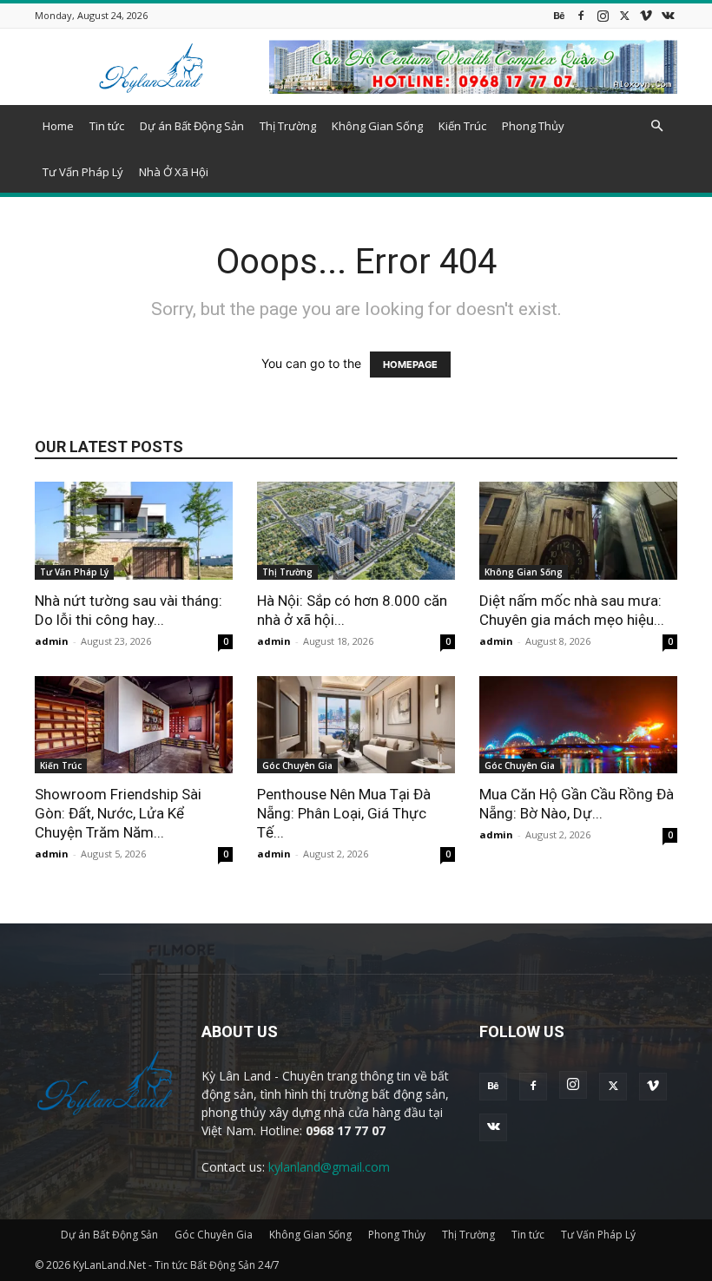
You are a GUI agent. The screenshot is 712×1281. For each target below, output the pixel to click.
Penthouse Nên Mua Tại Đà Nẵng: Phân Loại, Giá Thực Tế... (344, 813)
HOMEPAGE (410, 364)
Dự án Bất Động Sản (192, 126)
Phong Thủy (533, 126)
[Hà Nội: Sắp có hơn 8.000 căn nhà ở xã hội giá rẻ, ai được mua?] (356, 531)
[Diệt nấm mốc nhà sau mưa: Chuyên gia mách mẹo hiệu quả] (578, 531)
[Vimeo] (646, 15)
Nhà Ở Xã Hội (173, 172)
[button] (656, 126)
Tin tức (106, 126)
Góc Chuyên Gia (297, 765)
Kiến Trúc (462, 126)
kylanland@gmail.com (329, 1167)
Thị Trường (288, 126)
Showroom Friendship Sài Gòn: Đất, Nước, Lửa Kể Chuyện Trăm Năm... (118, 813)
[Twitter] (624, 15)
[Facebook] (580, 15)
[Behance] (559, 15)
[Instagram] (602, 15)
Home (58, 126)
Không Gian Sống (377, 126)
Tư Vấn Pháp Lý (83, 172)
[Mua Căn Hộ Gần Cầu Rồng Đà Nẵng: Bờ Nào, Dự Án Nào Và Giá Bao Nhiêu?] (578, 725)
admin (52, 640)
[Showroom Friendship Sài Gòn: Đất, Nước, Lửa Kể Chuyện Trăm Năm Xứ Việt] (134, 725)
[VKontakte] (667, 15)
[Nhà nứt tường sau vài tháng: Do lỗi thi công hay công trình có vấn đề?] (134, 531)
